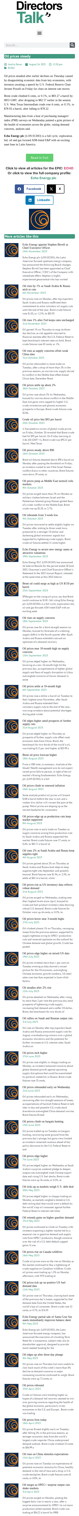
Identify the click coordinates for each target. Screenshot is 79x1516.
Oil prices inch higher (34, 1052)
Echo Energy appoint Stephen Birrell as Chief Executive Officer (45, 246)
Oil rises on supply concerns (38, 617)
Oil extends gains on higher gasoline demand (48, 1217)
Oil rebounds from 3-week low (40, 515)
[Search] (72, 45)
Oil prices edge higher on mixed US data (45, 953)
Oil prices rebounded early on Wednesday (46, 1087)
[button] (39, 33)
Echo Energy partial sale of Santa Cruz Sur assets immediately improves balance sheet (47, 1318)
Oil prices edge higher (35, 1156)
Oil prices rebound (33, 1385)
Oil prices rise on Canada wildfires (42, 1251)
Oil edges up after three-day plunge (42, 1354)
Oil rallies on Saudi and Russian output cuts (47, 1018)
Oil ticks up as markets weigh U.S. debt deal (48, 1186)
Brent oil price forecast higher (39, 754)
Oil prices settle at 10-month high (41, 686)
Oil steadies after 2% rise (36, 987)
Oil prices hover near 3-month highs (43, 918)
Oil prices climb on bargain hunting (42, 1121)
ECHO (11, 67)
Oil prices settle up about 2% (39, 385)
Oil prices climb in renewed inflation (43, 785)
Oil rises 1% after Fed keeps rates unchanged (48, 320)
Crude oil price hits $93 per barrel (42, 419)
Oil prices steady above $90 (38, 450)
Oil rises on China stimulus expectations (45, 1454)
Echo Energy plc (43, 178)
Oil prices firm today (34, 1419)
